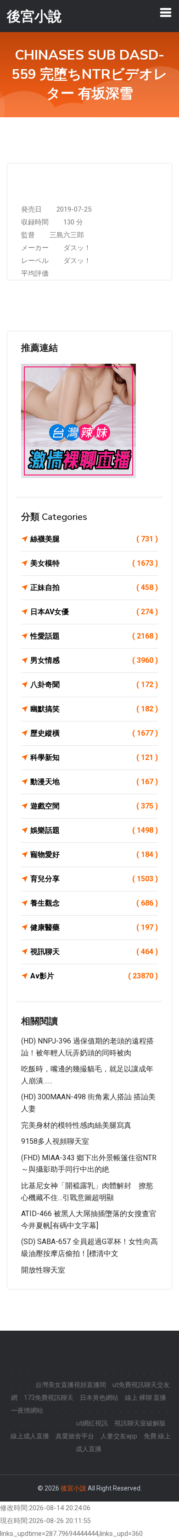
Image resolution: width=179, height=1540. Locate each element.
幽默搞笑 (94, 708)
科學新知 (94, 757)
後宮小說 (73, 1488)
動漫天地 (94, 781)
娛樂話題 (94, 830)
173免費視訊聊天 (48, 1397)
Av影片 (94, 976)
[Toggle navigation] (165, 12)
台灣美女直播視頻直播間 (70, 1384)
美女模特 (94, 563)
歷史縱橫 (94, 733)
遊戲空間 (94, 806)
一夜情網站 (27, 1410)
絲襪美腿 (94, 539)
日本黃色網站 (99, 1397)
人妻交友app (119, 1436)
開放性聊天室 (43, 1270)
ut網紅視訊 (92, 1423)
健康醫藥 (94, 927)
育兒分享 (94, 878)
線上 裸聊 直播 (145, 1397)
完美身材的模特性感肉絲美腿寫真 (76, 1125)
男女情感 (94, 660)
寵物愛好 (94, 854)
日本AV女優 (94, 611)
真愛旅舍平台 (75, 1436)
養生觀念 (94, 903)
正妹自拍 (94, 587)
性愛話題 (94, 636)
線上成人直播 (30, 1436)
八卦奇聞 (94, 684)
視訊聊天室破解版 (140, 1423)
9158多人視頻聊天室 (55, 1141)
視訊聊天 (94, 951)
